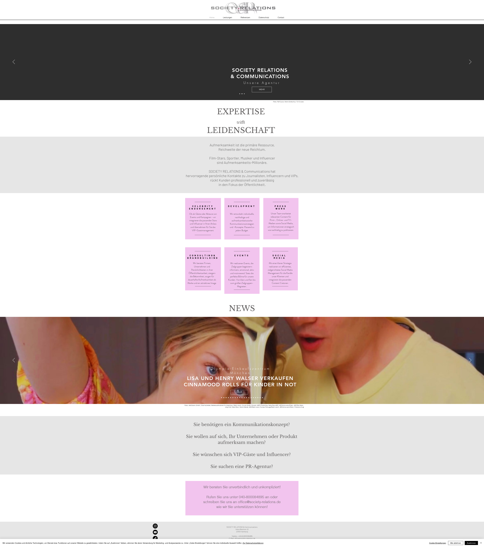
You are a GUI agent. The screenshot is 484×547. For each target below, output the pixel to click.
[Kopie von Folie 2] (244, 93)
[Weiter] (470, 62)
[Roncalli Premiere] (248, 397)
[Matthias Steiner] (239, 397)
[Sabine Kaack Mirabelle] (223, 397)
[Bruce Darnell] (237, 397)
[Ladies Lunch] (262, 397)
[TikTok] (155, 538)
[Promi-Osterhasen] (255, 397)
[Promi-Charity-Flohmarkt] (253, 397)
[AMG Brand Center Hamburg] (228, 397)
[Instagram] (155, 526)
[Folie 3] (239, 93)
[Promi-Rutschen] (244, 397)
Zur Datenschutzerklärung (253, 543)
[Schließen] (480, 543)
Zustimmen (471, 543)
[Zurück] (14, 62)
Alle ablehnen (455, 543)
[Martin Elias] (246, 397)
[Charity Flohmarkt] (235, 397)
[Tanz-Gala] (230, 397)
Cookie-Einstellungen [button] (437, 543)
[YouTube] (155, 532)
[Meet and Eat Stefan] (260, 397)
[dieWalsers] (221, 397)
